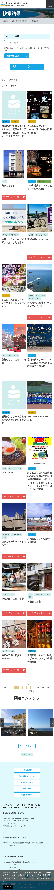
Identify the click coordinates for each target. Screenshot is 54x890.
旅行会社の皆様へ (27, 795)
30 (48, 688)
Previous (2, 722)
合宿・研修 (27, 789)
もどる (28, 746)
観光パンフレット (27, 782)
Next (52, 722)
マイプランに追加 (11, 197)
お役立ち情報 (27, 770)
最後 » (31, 691)
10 (38, 688)
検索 (27, 66)
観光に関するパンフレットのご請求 (15, 826)
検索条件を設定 (13, 56)
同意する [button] (8, 886)
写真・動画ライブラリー (20, 21)
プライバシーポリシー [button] (28, 878)
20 (43, 688)
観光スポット (27, 754)
